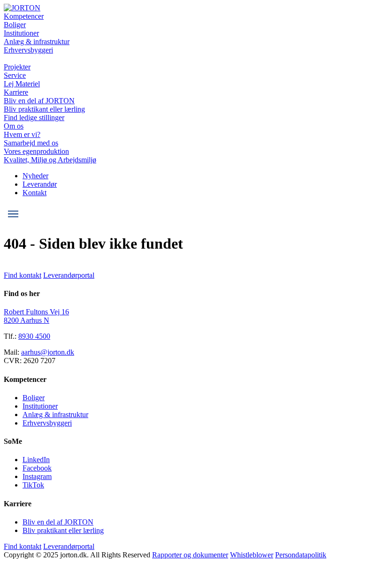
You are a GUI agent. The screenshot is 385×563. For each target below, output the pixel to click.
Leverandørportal (68, 275)
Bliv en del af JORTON (39, 101)
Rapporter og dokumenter (190, 555)
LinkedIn (36, 460)
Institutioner (21, 33)
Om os (13, 126)
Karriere (16, 92)
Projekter (17, 67)
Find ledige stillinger (34, 118)
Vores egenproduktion (36, 151)
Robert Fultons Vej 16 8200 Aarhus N (36, 316)
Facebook (37, 468)
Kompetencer (24, 16)
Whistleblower (251, 555)
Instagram (37, 476)
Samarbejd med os (31, 143)
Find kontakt (22, 275)
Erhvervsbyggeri (28, 50)
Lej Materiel (22, 84)
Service (15, 75)
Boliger (15, 25)
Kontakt (34, 193)
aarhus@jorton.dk (47, 352)
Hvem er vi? (22, 134)
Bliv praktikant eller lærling (44, 109)
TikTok (33, 485)
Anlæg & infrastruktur (36, 42)
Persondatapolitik (300, 555)
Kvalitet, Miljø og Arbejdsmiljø (50, 160)
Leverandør (40, 184)
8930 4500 (34, 336)
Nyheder (35, 176)
